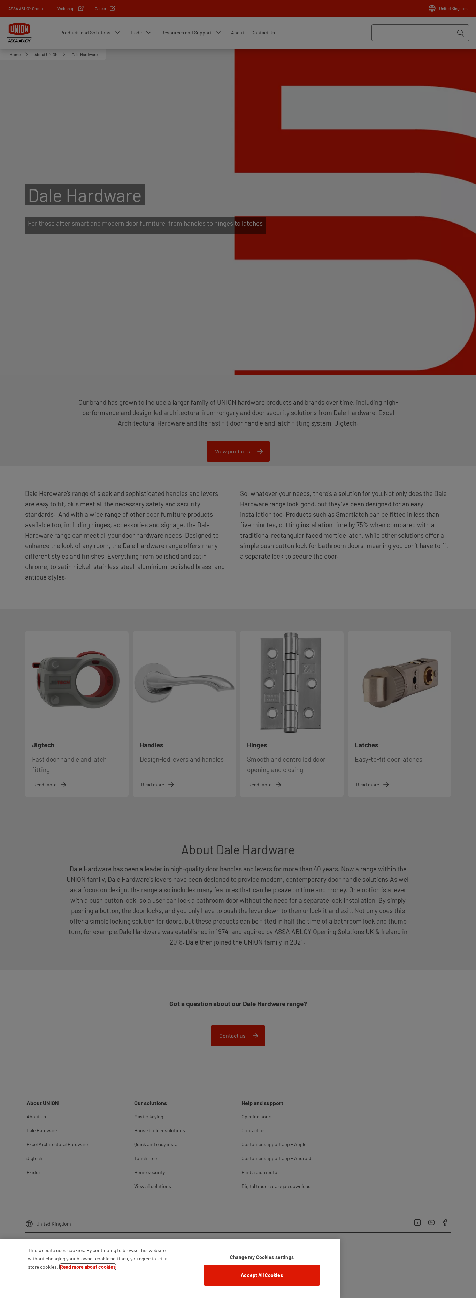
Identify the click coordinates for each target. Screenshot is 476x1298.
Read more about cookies (88, 1267)
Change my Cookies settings (262, 1257)
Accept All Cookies (262, 1275)
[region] (170, 1268)
